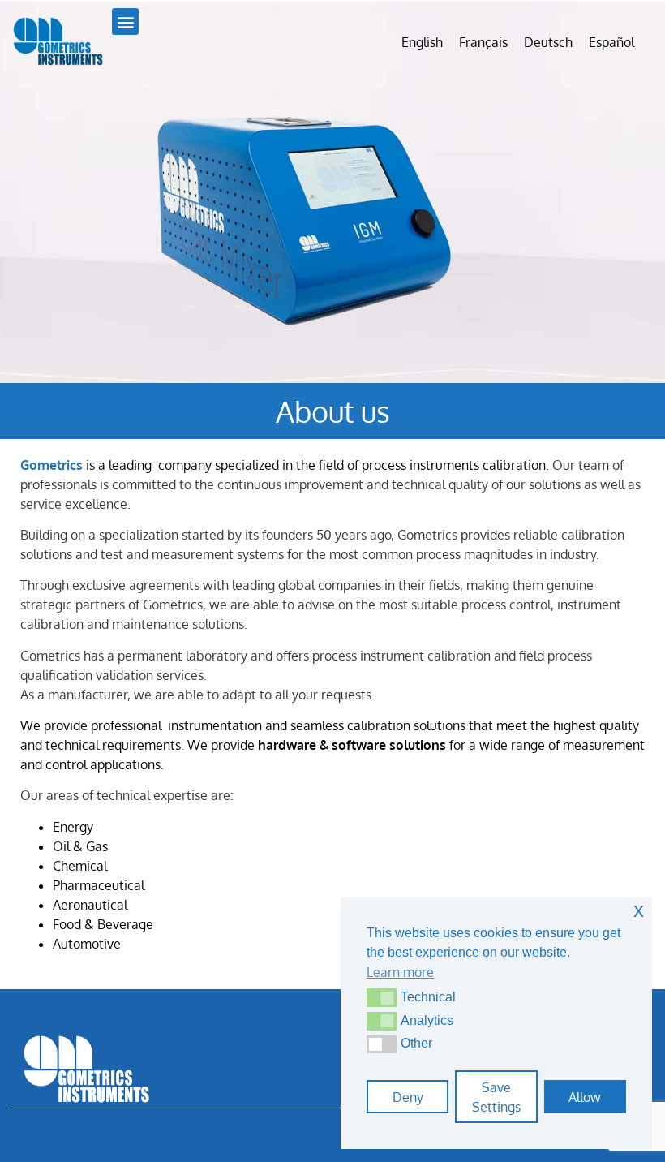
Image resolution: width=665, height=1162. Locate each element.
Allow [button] (584, 1097)
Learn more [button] (400, 972)
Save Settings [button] (496, 1097)
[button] (382, 997)
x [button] (638, 910)
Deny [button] (408, 1097)
